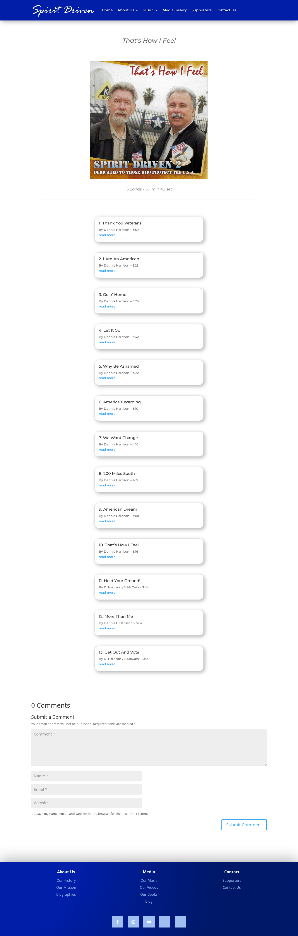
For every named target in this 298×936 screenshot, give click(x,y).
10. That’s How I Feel (119, 545)
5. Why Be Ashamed (119, 366)
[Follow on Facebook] (117, 922)
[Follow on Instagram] (133, 922)
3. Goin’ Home (112, 294)
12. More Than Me (116, 616)
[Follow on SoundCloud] (164, 922)
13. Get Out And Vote (119, 652)
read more (107, 235)
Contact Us (226, 10)
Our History (66, 880)
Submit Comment (244, 825)
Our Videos (149, 887)
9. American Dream (118, 509)
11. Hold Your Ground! (119, 580)
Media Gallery (175, 10)
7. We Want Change (118, 437)
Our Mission (66, 887)
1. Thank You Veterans (120, 223)
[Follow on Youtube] (149, 922)
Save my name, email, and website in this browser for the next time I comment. (94, 814)
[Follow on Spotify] (180, 922)
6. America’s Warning (120, 402)
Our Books (149, 894)
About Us (126, 10)
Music (148, 10)
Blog (148, 901)
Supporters (202, 10)
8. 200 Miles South (117, 473)
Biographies (66, 894)
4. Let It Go (109, 330)
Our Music (148, 880)
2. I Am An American (119, 259)
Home (107, 10)
